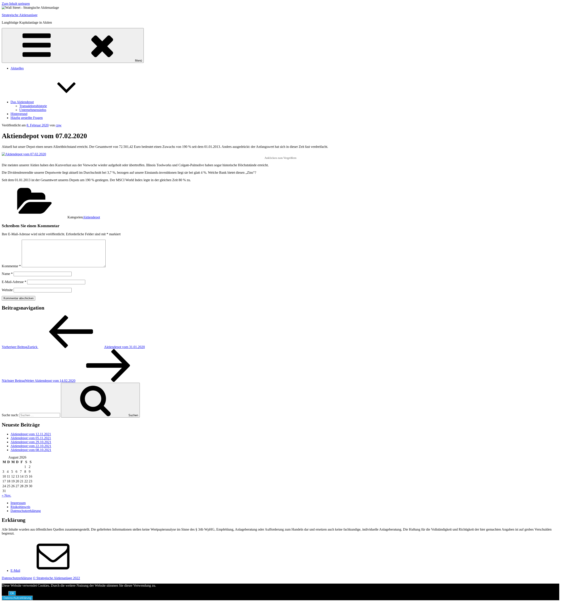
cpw (59, 125)
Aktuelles (17, 68)
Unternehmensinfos (32, 110)
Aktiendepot (91, 217)
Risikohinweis (20, 507)
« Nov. (6, 495)
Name (7, 274)
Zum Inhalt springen (16, 3)
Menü (138, 60)
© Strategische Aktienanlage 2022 (56, 578)
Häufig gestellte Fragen (27, 118)
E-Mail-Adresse (14, 282)
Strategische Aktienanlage (19, 15)
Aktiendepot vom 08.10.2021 (31, 450)
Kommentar (11, 266)
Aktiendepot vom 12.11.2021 (31, 434)
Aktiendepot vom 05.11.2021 (31, 438)
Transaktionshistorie (33, 106)
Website (7, 290)
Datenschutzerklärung (26, 511)
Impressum (18, 503)
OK (12, 593)
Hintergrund (19, 114)
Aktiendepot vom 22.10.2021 (31, 446)
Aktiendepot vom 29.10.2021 (31, 442)
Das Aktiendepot (22, 102)
